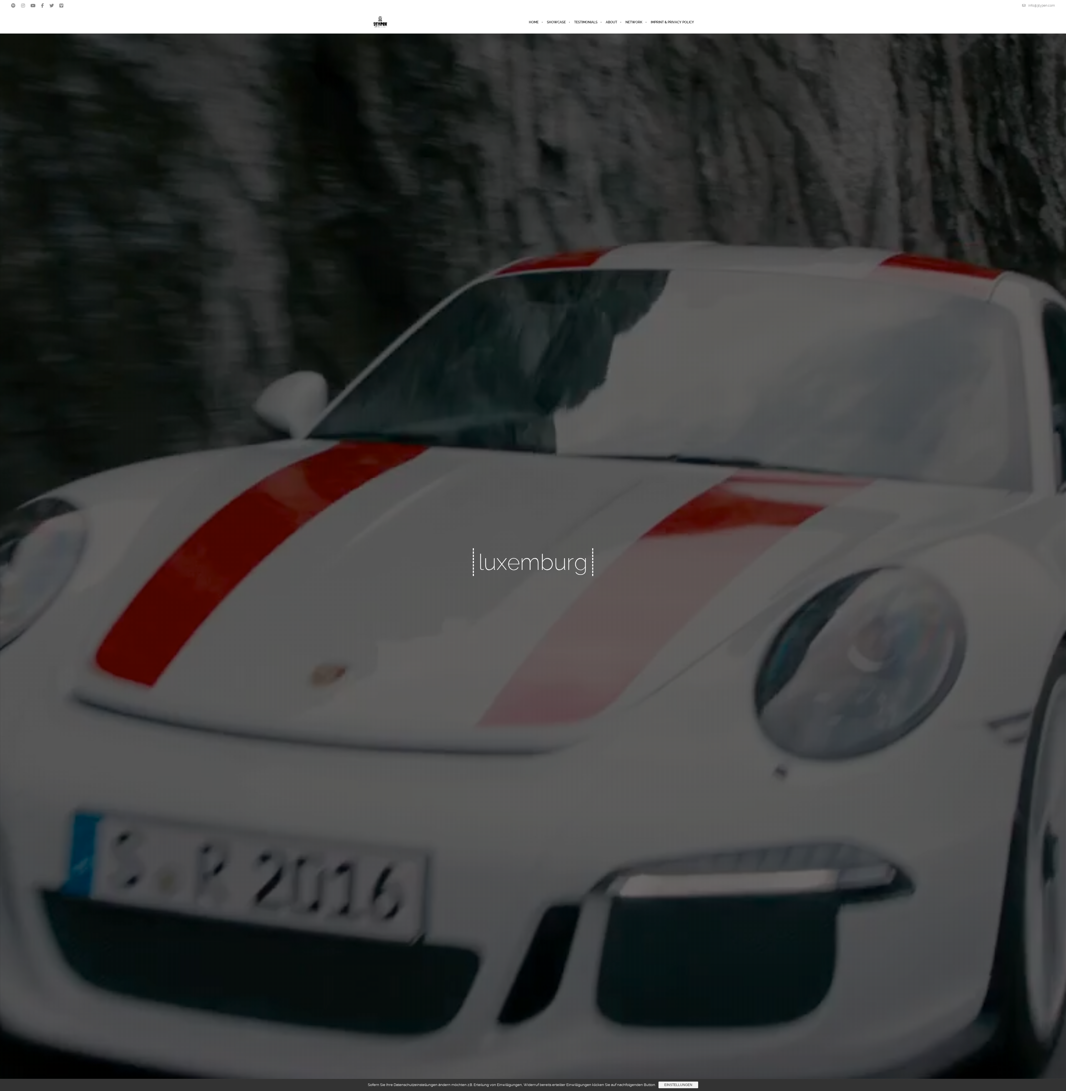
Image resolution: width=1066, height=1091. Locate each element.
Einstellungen (678, 1085)
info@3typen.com (1041, 5)
